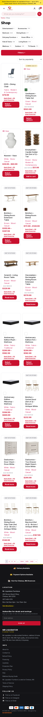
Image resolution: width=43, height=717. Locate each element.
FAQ (4, 673)
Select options (8, 105)
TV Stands (33, 46)
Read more (9, 297)
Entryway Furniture (10, 37)
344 (22, 561)
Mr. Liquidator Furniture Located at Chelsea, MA (18, 680)
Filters (21, 53)
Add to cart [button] (31, 176)
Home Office (27, 37)
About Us (6, 649)
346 (31, 561)
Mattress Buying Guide (10, 676)
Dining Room (22, 33)
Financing (6, 659)
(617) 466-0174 (8, 599)
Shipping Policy (8, 686)
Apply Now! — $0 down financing (9, 99)
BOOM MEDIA (7, 713)
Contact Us (6, 653)
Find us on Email (10, 701)
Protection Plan (8, 666)
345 (26, 561)
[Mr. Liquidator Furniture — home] (10, 8)
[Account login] (35, 8)
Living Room (25, 42)
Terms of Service (8, 683)
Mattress (7, 46)
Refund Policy (7, 656)
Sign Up (21, 623)
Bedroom (8, 33)
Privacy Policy (7, 669)
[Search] (39, 14)
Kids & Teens (9, 42)
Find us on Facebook (12, 695)
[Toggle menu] (3, 8)
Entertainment (8, 28)
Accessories (24, 28)
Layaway (6, 663)
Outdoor (19, 46)
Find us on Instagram (12, 698)
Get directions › (8, 606)
